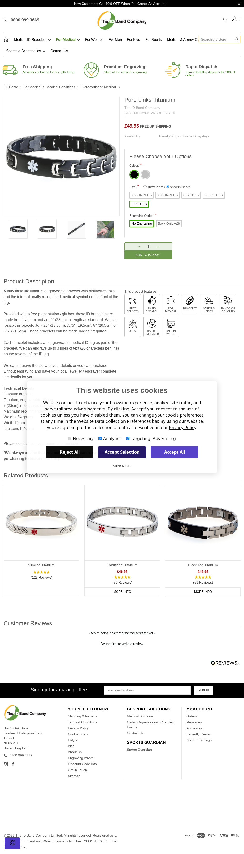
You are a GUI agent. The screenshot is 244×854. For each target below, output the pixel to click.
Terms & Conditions (82, 722)
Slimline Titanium (41, 565)
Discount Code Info (82, 764)
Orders (191, 716)
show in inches (180, 187)
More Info (122, 592)
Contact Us (59, 51)
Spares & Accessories (24, 51)
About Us (75, 752)
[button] (41, 575)
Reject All (70, 452)
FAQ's (72, 740)
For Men (115, 39)
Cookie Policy (78, 734)
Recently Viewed (198, 734)
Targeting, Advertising (153, 438)
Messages (194, 722)
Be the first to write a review (122, 644)
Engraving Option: (143, 215)
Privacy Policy (78, 728)
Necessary (83, 438)
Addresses (194, 728)
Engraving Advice (81, 758)
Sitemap (74, 776)
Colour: (135, 165)
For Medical (66, 39)
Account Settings (199, 740)
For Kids (133, 39)
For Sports (153, 39)
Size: (160, 186)
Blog (71, 746)
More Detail (122, 465)
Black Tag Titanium (203, 565)
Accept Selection (122, 452)
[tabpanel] (18, 229)
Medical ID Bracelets (30, 39)
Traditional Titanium (122, 565)
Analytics (112, 438)
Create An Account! (151, 3)
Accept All (174, 452)
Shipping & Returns (82, 716)
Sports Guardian (139, 749)
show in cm (155, 187)
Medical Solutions (140, 716)
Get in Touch (77, 770)
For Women (94, 39)
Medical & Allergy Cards (185, 39)
